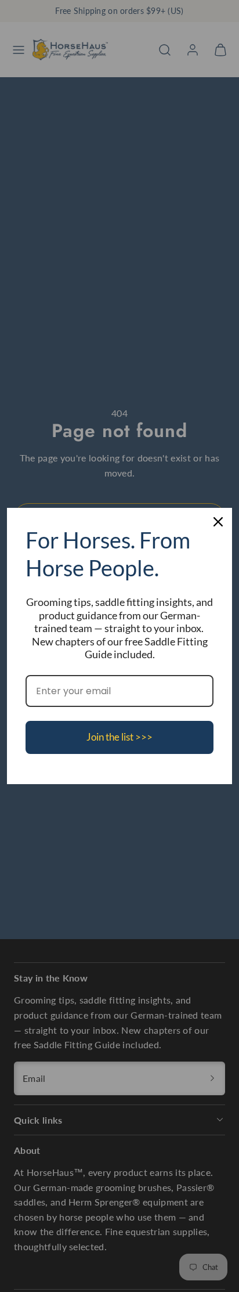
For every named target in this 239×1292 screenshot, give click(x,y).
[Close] (218, 522)
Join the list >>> (119, 737)
